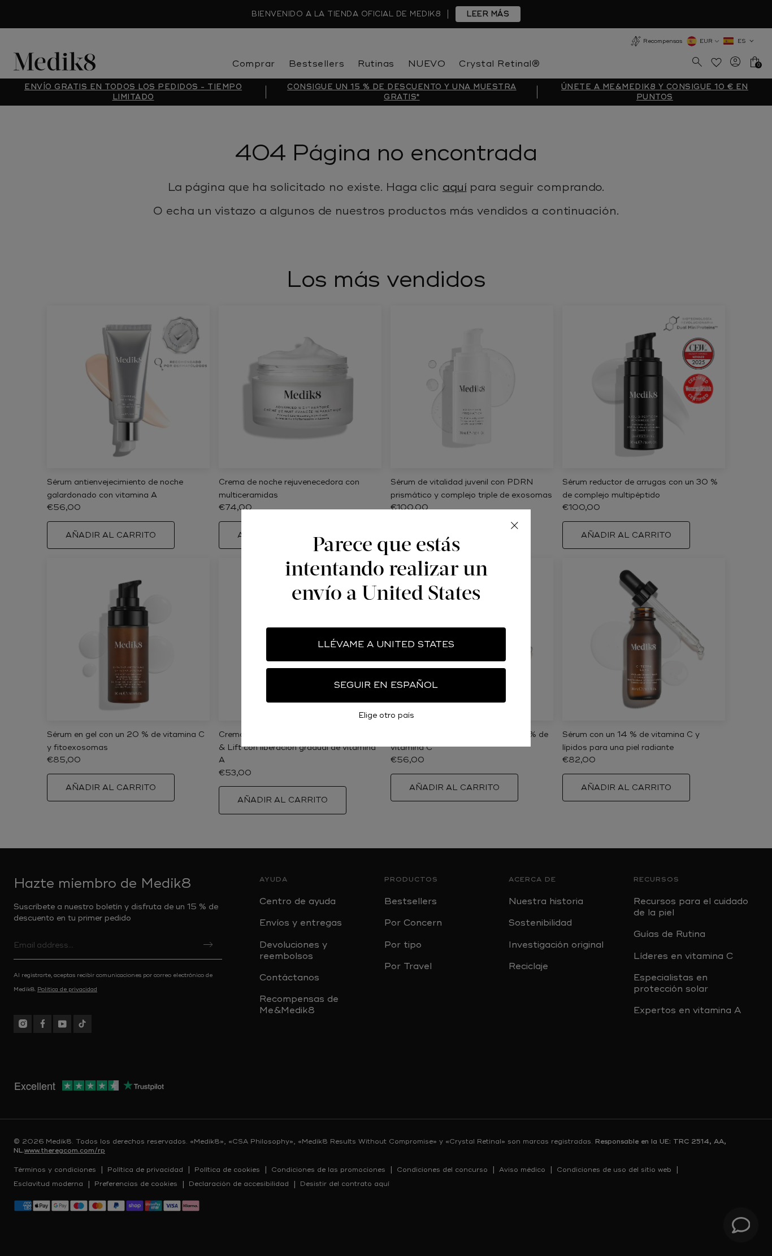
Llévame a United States (386, 644)
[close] (514, 525)
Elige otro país (386, 715)
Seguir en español (386, 685)
